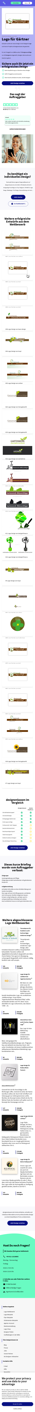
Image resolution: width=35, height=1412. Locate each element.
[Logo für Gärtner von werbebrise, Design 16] (17, 445)
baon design (22, 329)
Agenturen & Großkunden (13, 1292)
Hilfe (5, 1369)
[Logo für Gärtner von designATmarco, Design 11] (17, 520)
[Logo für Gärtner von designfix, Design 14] (17, 496)
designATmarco (23, 533)
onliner (20, 257)
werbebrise (21, 459)
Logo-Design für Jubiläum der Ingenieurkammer (25, 976)
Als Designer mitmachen (11, 1356)
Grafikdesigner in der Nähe (12, 1335)
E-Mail (6, 1366)
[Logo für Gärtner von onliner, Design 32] (17, 724)
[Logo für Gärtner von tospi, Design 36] (17, 340)
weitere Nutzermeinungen (18, 129)
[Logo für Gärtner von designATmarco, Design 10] (17, 545)
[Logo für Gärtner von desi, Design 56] (17, 674)
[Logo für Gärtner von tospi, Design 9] (17, 569)
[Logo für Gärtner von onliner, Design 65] (17, 242)
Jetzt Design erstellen (17, 83)
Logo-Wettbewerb (9, 1312)
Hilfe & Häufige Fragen (12, 1288)
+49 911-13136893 (12, 1256)
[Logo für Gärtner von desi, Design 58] (17, 292)
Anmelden (16, 3)
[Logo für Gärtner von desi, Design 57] (17, 648)
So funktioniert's (18, 204)
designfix (21, 486)
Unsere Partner (8, 1353)
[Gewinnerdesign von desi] (17, 34)
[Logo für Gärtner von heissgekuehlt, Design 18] (17, 748)
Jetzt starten (18, 197)
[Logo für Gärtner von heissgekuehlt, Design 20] (17, 394)
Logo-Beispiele (8, 1314)
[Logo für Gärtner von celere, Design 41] (17, 598)
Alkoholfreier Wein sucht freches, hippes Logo (26, 1022)
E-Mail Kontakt (9, 1284)
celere (20, 613)
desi (19, 282)
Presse (6, 1348)
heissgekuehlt (22, 407)
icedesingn (21, 638)
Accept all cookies (17, 1404)
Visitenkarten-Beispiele (11, 1320)
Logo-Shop (7, 1329)
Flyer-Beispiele (8, 1317)
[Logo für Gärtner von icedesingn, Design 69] (17, 623)
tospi (19, 351)
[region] (17, 1392)
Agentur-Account (9, 1323)
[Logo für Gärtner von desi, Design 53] (17, 699)
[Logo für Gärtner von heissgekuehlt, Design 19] (17, 419)
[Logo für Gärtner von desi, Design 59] (17, 267)
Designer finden (8, 1332)
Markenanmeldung (9, 1326)
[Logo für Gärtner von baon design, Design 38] (17, 316)
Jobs (5, 1351)
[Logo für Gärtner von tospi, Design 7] (17, 772)
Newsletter (7, 1372)
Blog (5, 1345)
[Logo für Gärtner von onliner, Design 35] (17, 368)
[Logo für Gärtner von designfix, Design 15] (17, 471)
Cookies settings (17, 1408)
